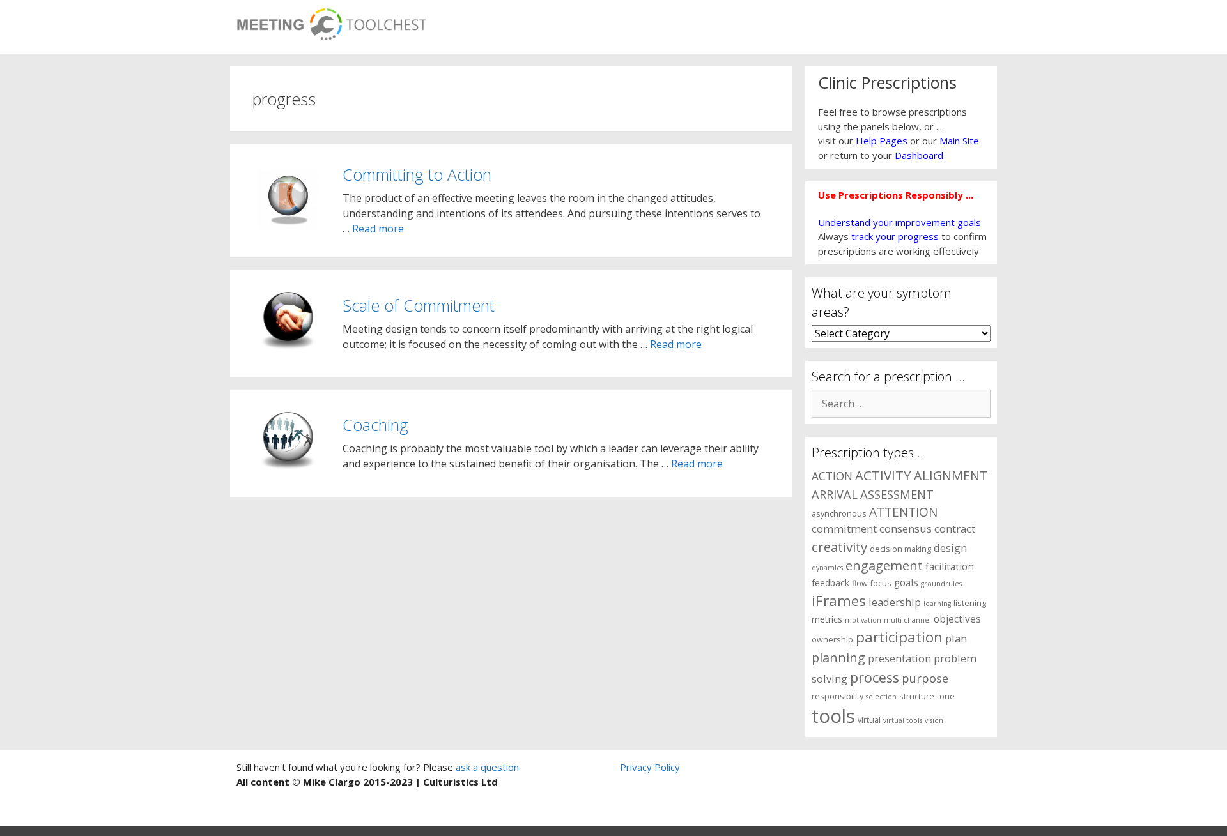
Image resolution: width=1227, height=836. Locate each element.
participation (899, 637)
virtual (869, 720)
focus (880, 583)
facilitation (949, 567)
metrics (827, 619)
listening (969, 603)
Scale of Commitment (419, 305)
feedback (830, 583)
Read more (378, 229)
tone (946, 696)
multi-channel (907, 620)
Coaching (375, 425)
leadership (894, 602)
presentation (899, 658)
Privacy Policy (650, 767)
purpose (925, 678)
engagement (884, 565)
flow (860, 583)
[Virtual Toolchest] (331, 20)
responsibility (837, 696)
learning (937, 603)
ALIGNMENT (951, 475)
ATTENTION (903, 512)
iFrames (839, 601)
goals (906, 582)
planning (838, 657)
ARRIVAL (835, 494)
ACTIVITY (883, 475)
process (874, 677)
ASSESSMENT (897, 494)
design (950, 547)
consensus (905, 528)
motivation (863, 620)
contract (954, 528)
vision (934, 720)
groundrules (941, 583)
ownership (832, 639)
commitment (844, 528)
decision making (900, 548)
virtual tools (902, 720)
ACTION (832, 475)
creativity (839, 547)
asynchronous (839, 513)
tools (833, 716)
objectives (957, 619)
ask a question (486, 767)
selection (881, 696)
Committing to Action (417, 174)
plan (956, 638)
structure (916, 696)
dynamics (827, 567)
